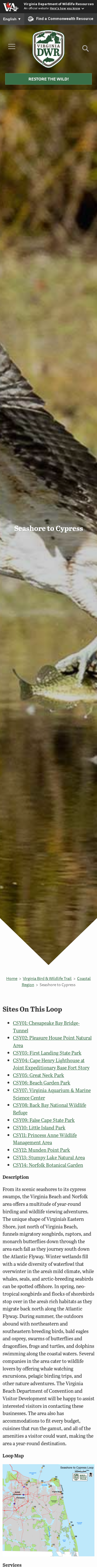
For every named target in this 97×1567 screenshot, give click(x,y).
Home (11, 978)
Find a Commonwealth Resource (64, 19)
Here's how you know (65, 8)
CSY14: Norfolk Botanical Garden (48, 1164)
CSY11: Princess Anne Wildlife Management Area (45, 1139)
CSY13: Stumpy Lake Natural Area (49, 1157)
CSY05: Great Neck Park (38, 1075)
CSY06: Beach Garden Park (41, 1082)
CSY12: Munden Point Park (41, 1149)
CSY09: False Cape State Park (44, 1120)
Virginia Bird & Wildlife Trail (47, 978)
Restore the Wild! (48, 79)
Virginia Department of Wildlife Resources (59, 4)
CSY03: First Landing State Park (47, 1052)
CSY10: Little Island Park (39, 1127)
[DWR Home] (48, 49)
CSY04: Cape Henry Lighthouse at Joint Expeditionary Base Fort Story (51, 1064)
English (12, 19)
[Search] (85, 50)
